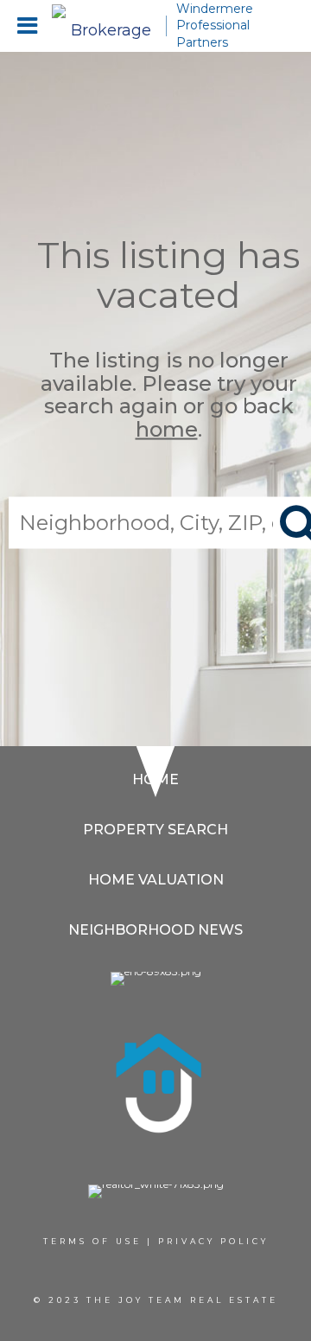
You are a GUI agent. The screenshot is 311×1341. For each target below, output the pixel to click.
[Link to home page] (104, 26)
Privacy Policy (213, 1241)
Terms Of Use (92, 1241)
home (167, 428)
